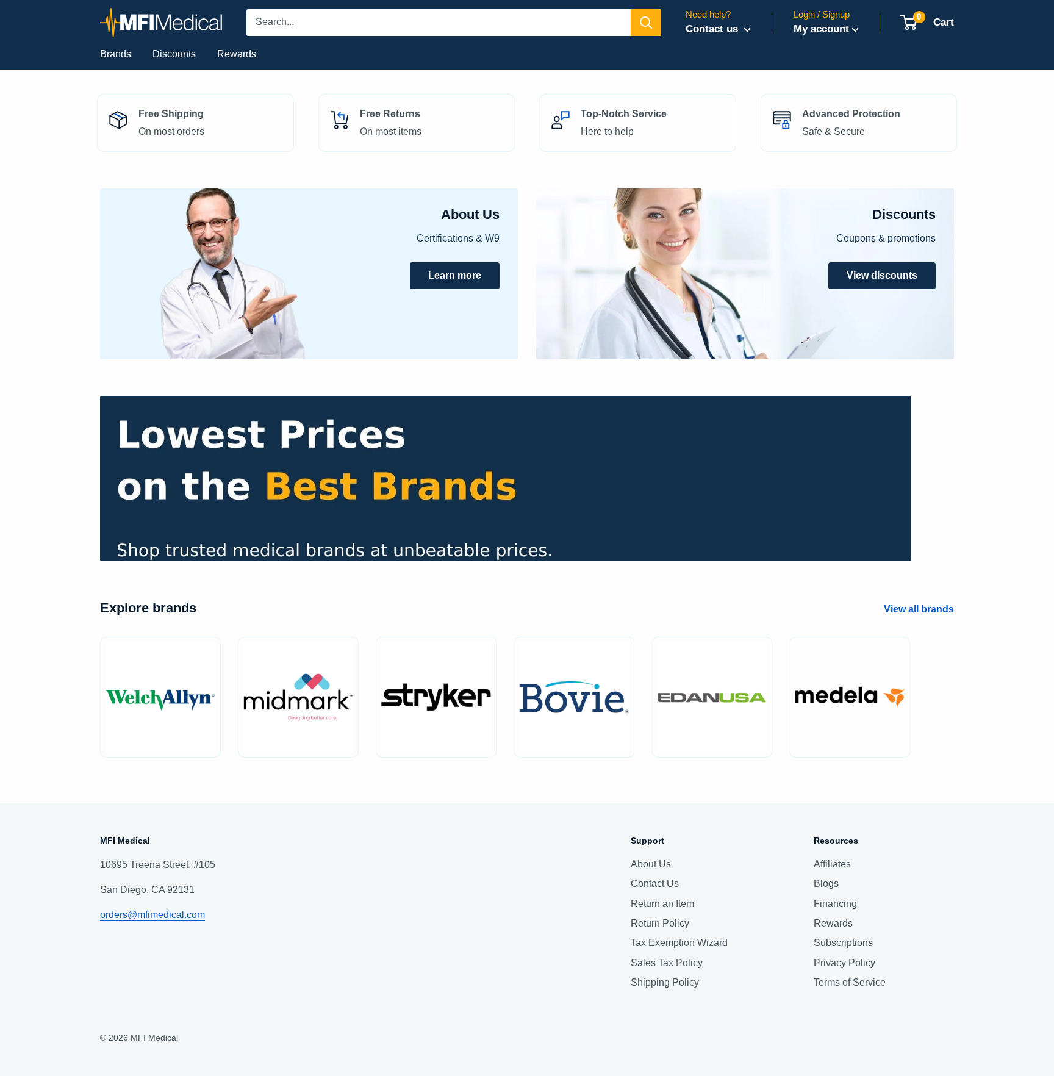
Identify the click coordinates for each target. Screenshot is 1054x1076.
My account (821, 29)
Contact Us (655, 883)
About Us (651, 864)
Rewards (236, 54)
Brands (115, 54)
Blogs (826, 883)
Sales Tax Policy (667, 963)
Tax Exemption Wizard (679, 943)
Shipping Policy (665, 982)
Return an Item (662, 903)
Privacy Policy (844, 963)
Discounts (174, 54)
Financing (835, 903)
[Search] (646, 22)
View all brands (920, 609)
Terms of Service (850, 982)
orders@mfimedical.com (152, 914)
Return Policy (660, 923)
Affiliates (832, 864)
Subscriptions (843, 943)
